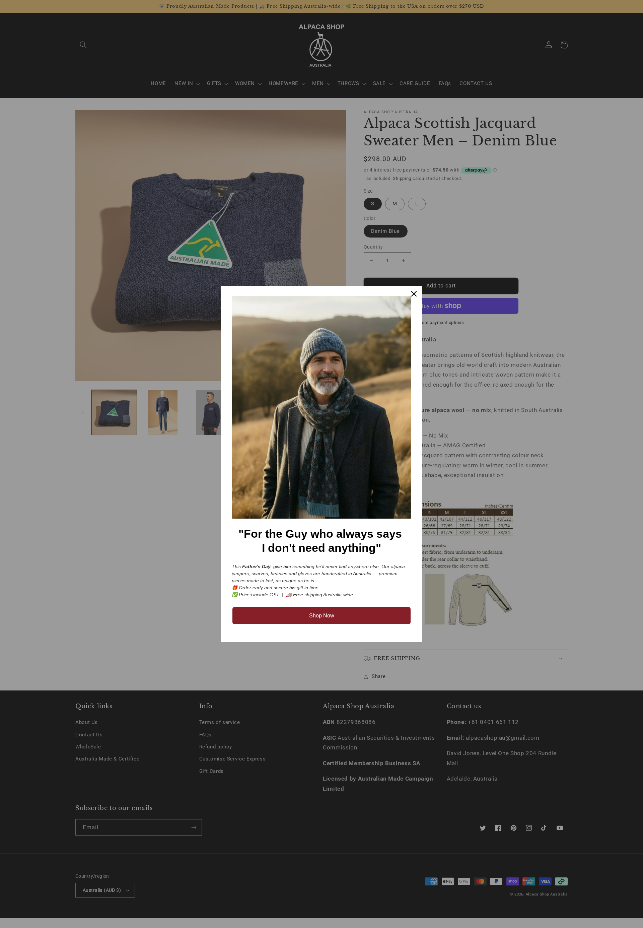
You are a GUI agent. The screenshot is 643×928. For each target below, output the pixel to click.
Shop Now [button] (321, 615)
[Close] (414, 294)
